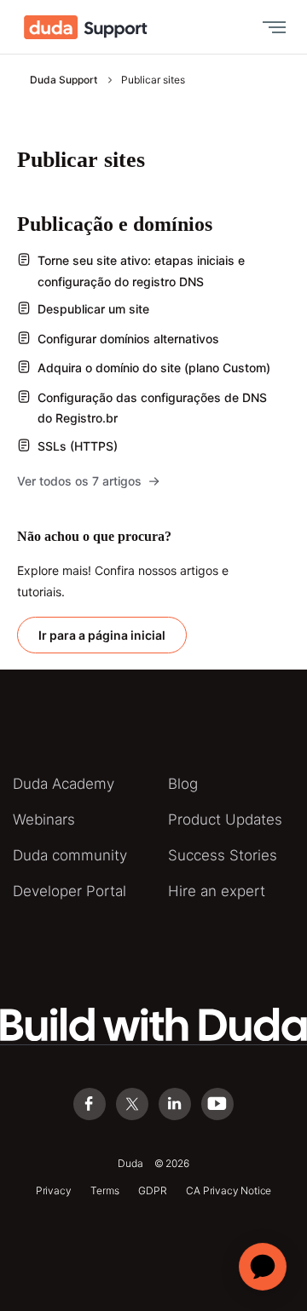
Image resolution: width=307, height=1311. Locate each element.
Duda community (70, 855)
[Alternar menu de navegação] (270, 27)
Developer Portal (69, 891)
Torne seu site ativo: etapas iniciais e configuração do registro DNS (141, 271)
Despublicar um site (93, 309)
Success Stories (222, 855)
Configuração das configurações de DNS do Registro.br (152, 408)
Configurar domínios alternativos (128, 338)
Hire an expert (216, 891)
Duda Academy (63, 783)
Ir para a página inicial (101, 635)
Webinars (44, 819)
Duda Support (63, 79)
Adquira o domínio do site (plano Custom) (154, 367)
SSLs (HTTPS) (78, 446)
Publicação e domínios (114, 224)
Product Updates (225, 819)
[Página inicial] (85, 27)
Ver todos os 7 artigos (79, 481)
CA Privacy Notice (228, 1190)
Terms (104, 1190)
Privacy (54, 1190)
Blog (183, 783)
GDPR (152, 1190)
